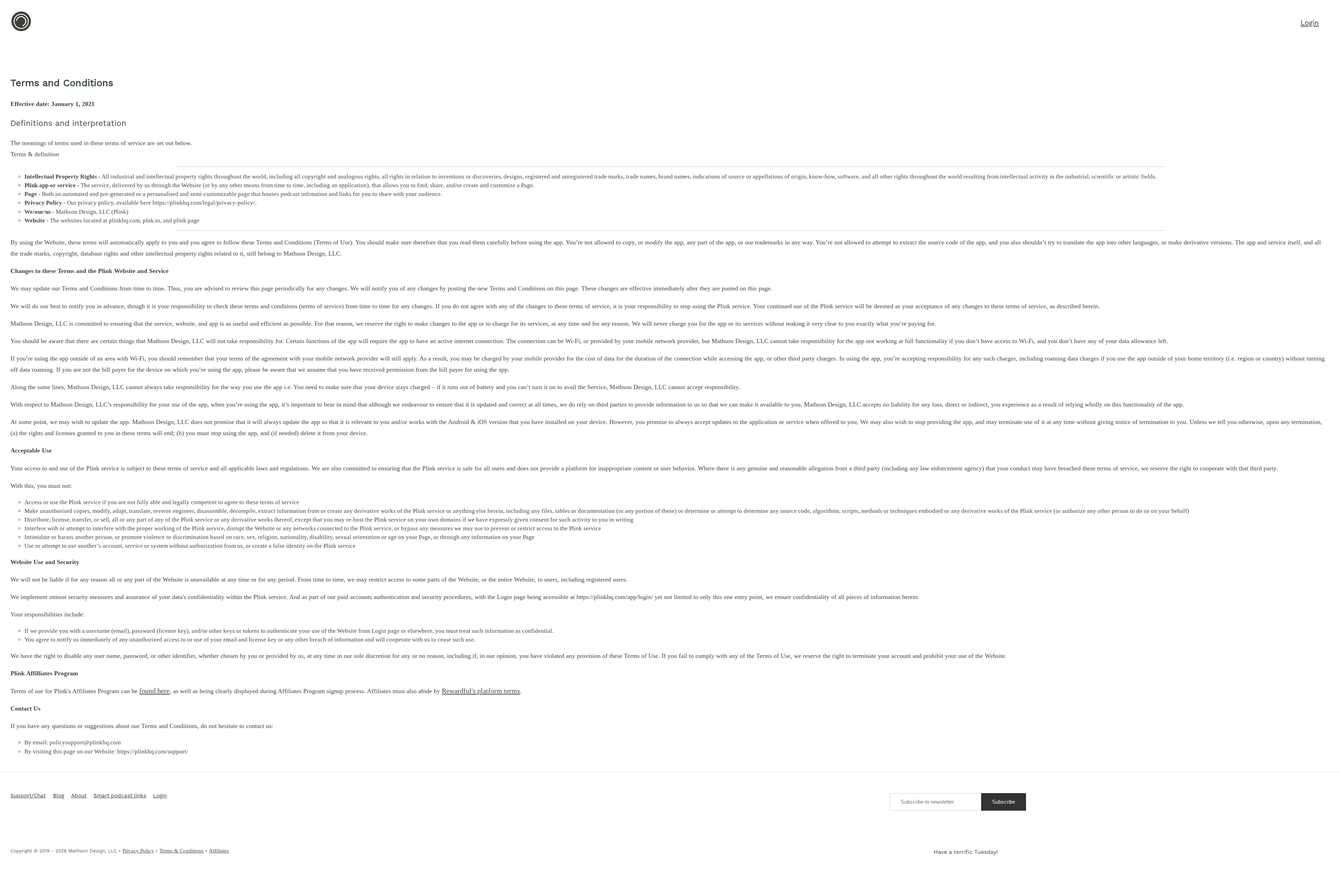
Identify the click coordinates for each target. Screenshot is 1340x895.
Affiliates (219, 851)
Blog (58, 796)
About (79, 796)
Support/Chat (28, 796)
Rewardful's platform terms (481, 691)
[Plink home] (21, 30)
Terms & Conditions (181, 851)
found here (154, 691)
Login (160, 796)
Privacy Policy (138, 851)
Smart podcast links (120, 796)
